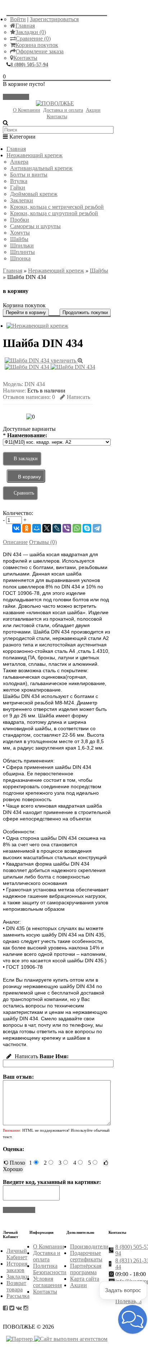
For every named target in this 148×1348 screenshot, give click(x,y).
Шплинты (22, 252)
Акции (93, 110)
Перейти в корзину (26, 312)
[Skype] (87, 528)
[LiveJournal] (56, 528)
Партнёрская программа (85, 1269)
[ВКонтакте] (16, 528)
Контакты (25, 58)
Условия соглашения (47, 1282)
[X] (46, 528)
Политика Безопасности (49, 1269)
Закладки (17, 1277)
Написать (78, 397)
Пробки (19, 220)
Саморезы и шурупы (35, 226)
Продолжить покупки (85, 312)
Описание (15, 542)
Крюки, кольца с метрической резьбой (57, 207)
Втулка (18, 181)
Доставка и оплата (63, 110)
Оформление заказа (40, 51)
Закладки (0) (30, 32)
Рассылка (17, 1296)
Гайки (17, 187)
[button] (132, 1319)
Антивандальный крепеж (41, 168)
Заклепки (21, 200)
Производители (89, 1246)
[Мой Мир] (36, 528)
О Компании (26, 110)
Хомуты (20, 233)
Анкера (19, 162)
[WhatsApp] (77, 528)
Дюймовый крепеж (33, 194)
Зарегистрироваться (54, 19)
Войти (18, 19)
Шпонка (20, 258)
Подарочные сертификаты (86, 1256)
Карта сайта (84, 1279)
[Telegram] (97, 528)
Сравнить (24, 493)
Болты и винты (28, 175)
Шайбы (19, 239)
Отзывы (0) (43, 542)
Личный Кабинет (16, 1254)
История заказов (16, 1267)
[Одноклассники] (26, 528)
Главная (25, 26)
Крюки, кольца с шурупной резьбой (54, 213)
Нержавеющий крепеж (34, 155)
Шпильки (22, 245)
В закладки (26, 458)
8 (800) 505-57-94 (29, 64)
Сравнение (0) (33, 38)
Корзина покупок (36, 45)
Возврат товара (16, 1286)
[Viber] (67, 528)
